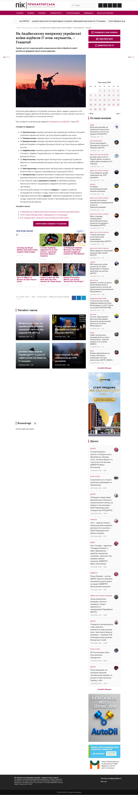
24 (109, 104)
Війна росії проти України (30, 28)
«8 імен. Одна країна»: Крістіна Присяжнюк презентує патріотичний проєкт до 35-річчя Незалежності (100, 321)
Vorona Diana (42, 297)
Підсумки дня (106, 39)
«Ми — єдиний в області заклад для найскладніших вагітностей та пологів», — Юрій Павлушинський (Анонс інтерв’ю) (101, 528)
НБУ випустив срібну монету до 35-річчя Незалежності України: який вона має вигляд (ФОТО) (99, 268)
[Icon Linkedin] (110, 5)
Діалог (94, 441)
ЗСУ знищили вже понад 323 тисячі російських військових (44, 218)
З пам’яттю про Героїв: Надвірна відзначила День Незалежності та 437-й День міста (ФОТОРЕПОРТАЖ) (101, 304)
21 (95, 104)
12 (118, 95)
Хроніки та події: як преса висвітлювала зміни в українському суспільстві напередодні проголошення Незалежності (101, 287)
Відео (92, 351)
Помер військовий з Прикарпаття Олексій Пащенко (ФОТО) (67, 329)
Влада (92, 125)
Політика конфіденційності (111, 778)
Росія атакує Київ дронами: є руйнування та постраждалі (43, 215)
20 (91, 104)
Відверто (94, 573)
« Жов (90, 113)
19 (118, 100)
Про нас (104, 781)
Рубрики (42, 13)
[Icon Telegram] (115, 5)
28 (95, 109)
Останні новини (100, 118)
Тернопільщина (73, 13)
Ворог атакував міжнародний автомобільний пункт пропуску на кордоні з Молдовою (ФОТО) (99, 220)
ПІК (77, 121)
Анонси (93, 519)
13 (91, 100)
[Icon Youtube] (119, 5)
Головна (19, 13)
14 (95, 100)
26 (118, 104)
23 (104, 104)
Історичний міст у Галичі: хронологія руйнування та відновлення (101, 482)
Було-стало (94, 280)
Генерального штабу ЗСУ (59, 121)
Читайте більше (104, 368)
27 (91, 109)
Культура (93, 314)
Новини (30, 13)
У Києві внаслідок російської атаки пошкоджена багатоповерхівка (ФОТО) (100, 238)
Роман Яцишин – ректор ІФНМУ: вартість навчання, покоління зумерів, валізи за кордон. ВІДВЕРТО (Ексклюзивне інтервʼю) (101, 581)
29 (100, 109)
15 (100, 100)
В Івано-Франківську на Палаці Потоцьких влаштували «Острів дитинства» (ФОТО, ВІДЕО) (101, 356)
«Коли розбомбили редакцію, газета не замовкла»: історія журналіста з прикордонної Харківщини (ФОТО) (101, 605)
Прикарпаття (56, 13)
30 (104, 109)
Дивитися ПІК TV (106, 45)
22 (100, 104)
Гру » (118, 113)
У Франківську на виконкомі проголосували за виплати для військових (49, 212)
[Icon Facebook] (100, 5)
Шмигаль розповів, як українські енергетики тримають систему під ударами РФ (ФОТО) (99, 130)
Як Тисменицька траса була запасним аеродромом (99, 655)
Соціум (92, 262)
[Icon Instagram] (105, 5)
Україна (92, 184)
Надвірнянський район (98, 298)
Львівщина (88, 13)
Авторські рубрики (105, 13)
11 (113, 95)
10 (109, 95)
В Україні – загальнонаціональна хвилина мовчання (98, 189)
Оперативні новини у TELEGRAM (50, 224)
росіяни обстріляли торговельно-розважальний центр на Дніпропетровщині (101, 203)
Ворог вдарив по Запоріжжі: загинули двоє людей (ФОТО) (101, 253)
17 (109, 100)
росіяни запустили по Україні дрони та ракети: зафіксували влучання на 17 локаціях (49, 21)
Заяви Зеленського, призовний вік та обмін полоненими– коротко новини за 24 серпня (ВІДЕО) (99, 339)
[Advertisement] (47, 396)
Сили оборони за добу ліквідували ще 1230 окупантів (113, 21)
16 (104, 100)
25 (113, 104)
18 (113, 100)
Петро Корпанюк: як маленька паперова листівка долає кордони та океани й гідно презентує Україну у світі (101, 675)
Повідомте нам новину (106, 32)
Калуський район (96, 141)
